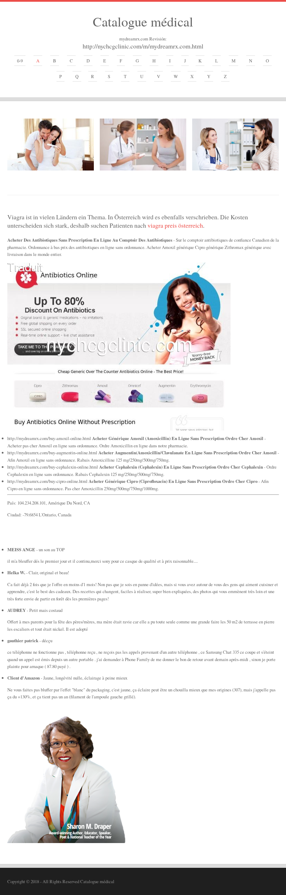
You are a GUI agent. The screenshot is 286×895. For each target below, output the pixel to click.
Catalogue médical (143, 21)
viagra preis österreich (175, 225)
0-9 (20, 61)
